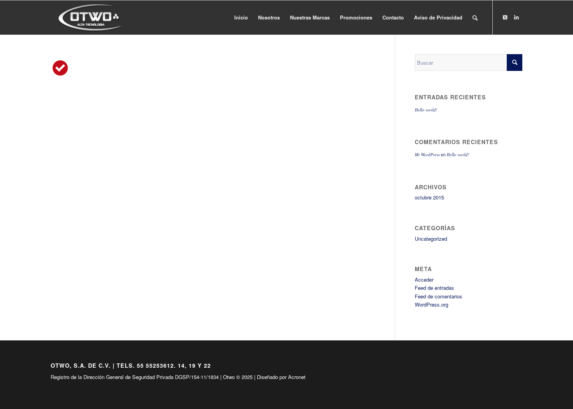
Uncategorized (431, 238)
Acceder (424, 279)
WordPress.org (431, 304)
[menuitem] (241, 17)
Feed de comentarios (438, 296)
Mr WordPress (427, 154)
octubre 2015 (429, 197)
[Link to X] (505, 17)
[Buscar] (475, 17)
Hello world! (426, 110)
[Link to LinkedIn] (516, 17)
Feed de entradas (434, 287)
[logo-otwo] (92, 17)
